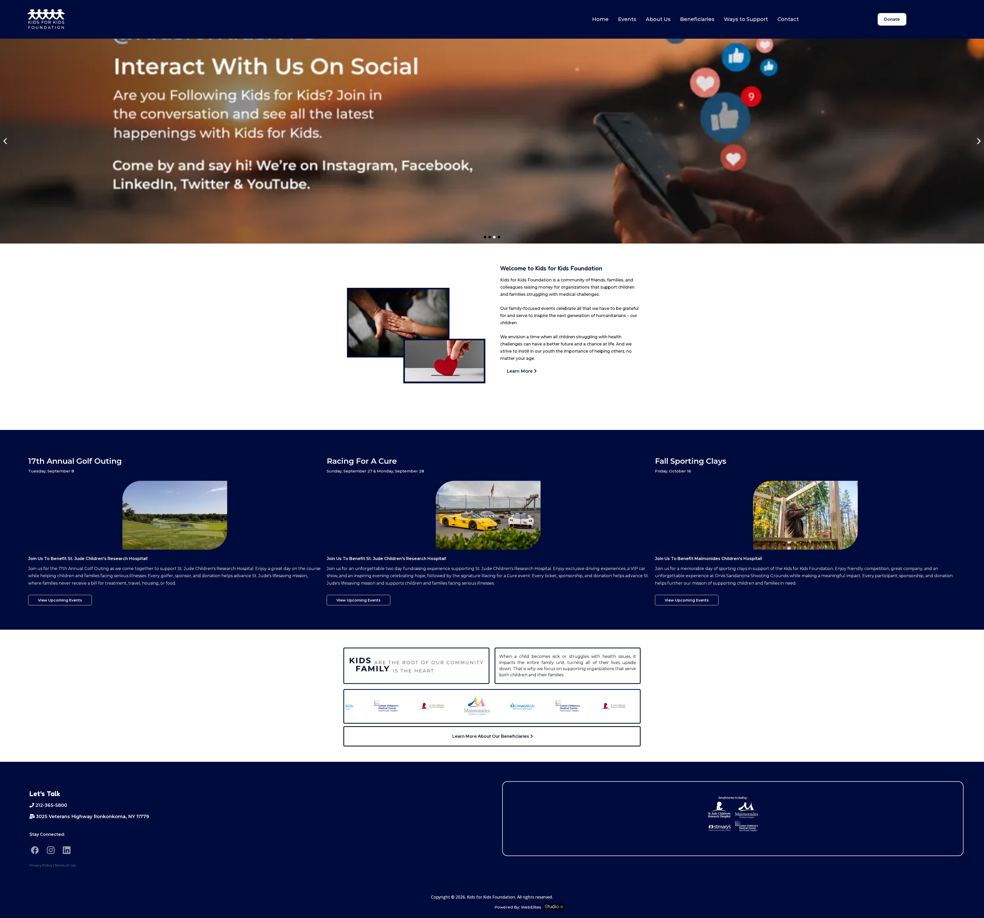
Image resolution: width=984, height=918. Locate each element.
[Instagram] (51, 850)
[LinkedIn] (67, 850)
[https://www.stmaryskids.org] (492, 706)
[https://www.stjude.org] (402, 706)
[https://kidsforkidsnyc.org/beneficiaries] (732, 813)
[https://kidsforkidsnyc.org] (46, 19)
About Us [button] (658, 19)
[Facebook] (35, 850)
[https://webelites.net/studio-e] (752, 906)
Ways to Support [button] (746, 19)
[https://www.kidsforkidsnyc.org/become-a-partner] (492, 141)
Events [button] (627, 19)
